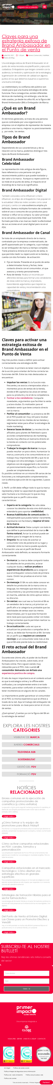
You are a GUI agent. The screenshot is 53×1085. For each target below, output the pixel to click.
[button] (45, 7)
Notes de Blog (9, 58)
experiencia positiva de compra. (18, 673)
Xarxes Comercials (35, 55)
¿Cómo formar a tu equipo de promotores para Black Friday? (21, 824)
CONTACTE (41, 1039)
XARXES (26, 744)
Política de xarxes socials (21, 1068)
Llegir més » (9, 816)
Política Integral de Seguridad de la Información (19, 1071)
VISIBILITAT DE (27, 737)
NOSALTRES (12, 1039)
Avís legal (7, 1068)
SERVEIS (19, 1039)
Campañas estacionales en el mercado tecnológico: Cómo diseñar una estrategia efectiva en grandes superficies (26, 872)
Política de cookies (10, 1078)
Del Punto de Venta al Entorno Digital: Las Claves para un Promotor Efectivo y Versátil (25, 919)
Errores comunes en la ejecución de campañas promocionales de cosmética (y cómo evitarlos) (23, 801)
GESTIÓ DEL (26, 766)
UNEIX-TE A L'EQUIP (29, 1039)
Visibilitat (46, 55)
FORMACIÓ (26, 774)
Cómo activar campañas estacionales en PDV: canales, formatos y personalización (25, 846)
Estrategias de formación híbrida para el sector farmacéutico (26, 896)
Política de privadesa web (34, 1075)
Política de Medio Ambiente (13, 1075)
